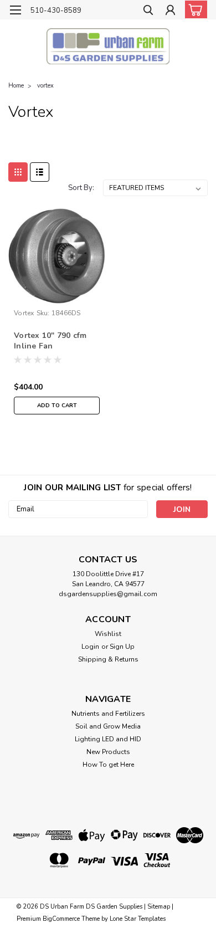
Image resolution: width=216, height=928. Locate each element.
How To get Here (108, 764)
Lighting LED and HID (108, 739)
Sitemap (158, 907)
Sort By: (81, 188)
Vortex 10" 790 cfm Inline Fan (50, 340)
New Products (108, 751)
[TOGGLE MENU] (15, 10)
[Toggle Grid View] (18, 172)
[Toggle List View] (39, 172)
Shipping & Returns (108, 659)
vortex (45, 85)
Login (90, 646)
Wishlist (108, 633)
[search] (148, 11)
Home (16, 85)
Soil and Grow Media (108, 726)
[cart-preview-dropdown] (193, 9)
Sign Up (122, 646)
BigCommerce (61, 919)
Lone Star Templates (138, 919)
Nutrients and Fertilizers (108, 713)
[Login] (170, 11)
